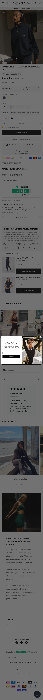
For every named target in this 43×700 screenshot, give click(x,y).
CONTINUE (11, 356)
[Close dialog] (41, 337)
